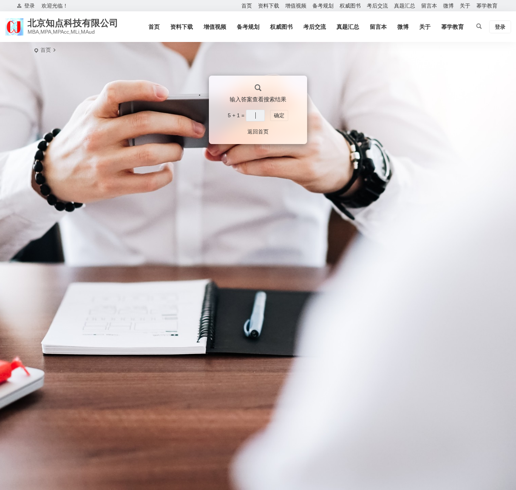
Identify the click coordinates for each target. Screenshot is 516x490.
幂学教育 (486, 6)
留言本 (429, 6)
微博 (448, 6)
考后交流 (377, 6)
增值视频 (295, 6)
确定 (279, 115)
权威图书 (350, 6)
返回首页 (258, 132)
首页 (246, 6)
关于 (465, 6)
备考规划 (323, 6)
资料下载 (268, 6)
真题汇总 (404, 6)
